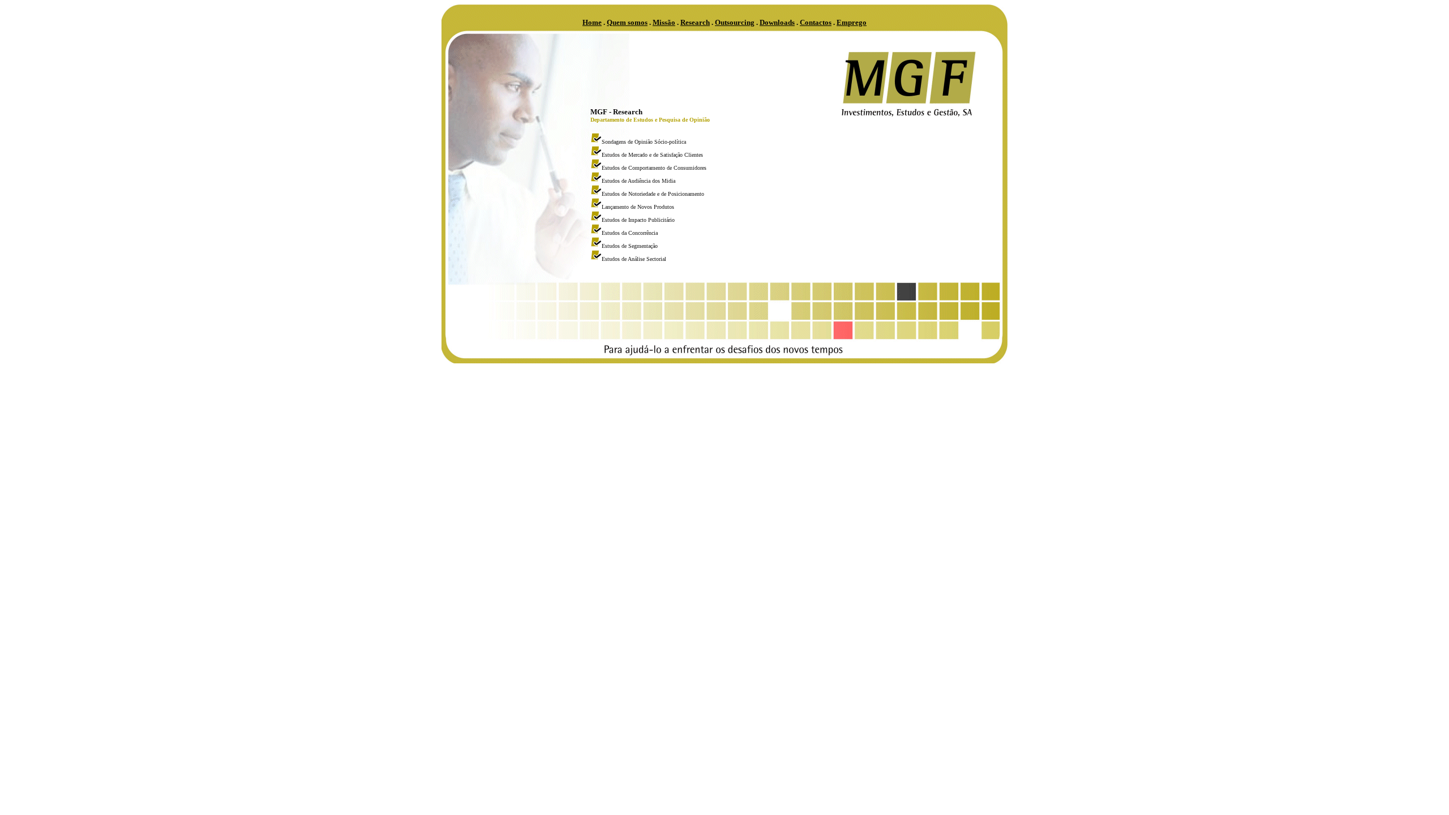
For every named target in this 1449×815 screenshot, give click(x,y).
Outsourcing (734, 22)
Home (592, 22)
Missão (664, 22)
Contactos (815, 22)
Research (695, 22)
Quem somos (627, 22)
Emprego (852, 22)
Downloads (777, 22)
